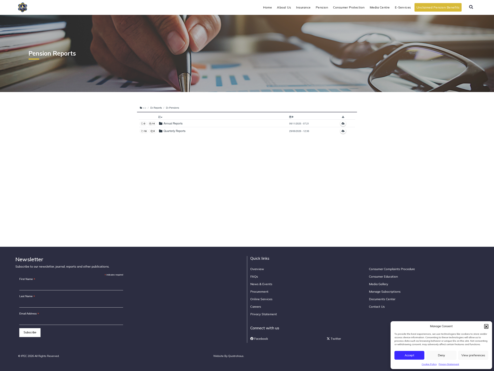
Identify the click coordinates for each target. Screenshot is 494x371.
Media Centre (380, 7)
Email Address (29, 313)
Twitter (335, 339)
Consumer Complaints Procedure (392, 269)
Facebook (260, 339)
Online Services (261, 299)
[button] (486, 326)
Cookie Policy (429, 364)
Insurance (303, 7)
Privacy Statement (449, 364)
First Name (27, 279)
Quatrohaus (236, 356)
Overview (257, 269)
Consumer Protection (349, 7)
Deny (441, 355)
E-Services (403, 7)
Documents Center (382, 299)
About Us (284, 7)
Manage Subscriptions (385, 291)
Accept (409, 355)
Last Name (27, 296)
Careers (255, 306)
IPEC (32, 6)
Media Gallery (378, 284)
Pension (322, 7)
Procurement (259, 291)
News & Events (261, 284)
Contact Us (377, 306)
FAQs (254, 276)
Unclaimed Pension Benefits (438, 7)
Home (267, 7)
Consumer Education (383, 276)
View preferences (473, 355)
